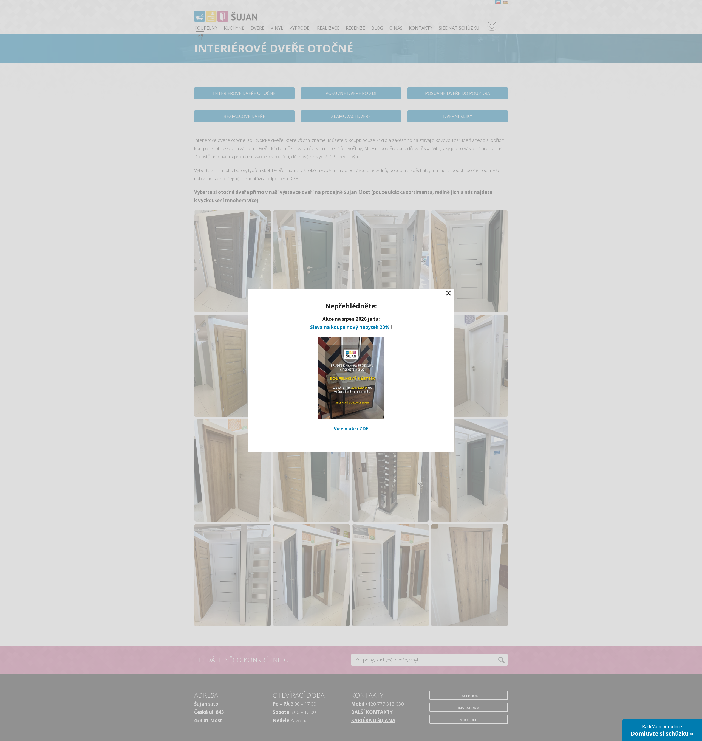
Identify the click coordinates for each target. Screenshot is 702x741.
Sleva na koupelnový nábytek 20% (349, 327)
